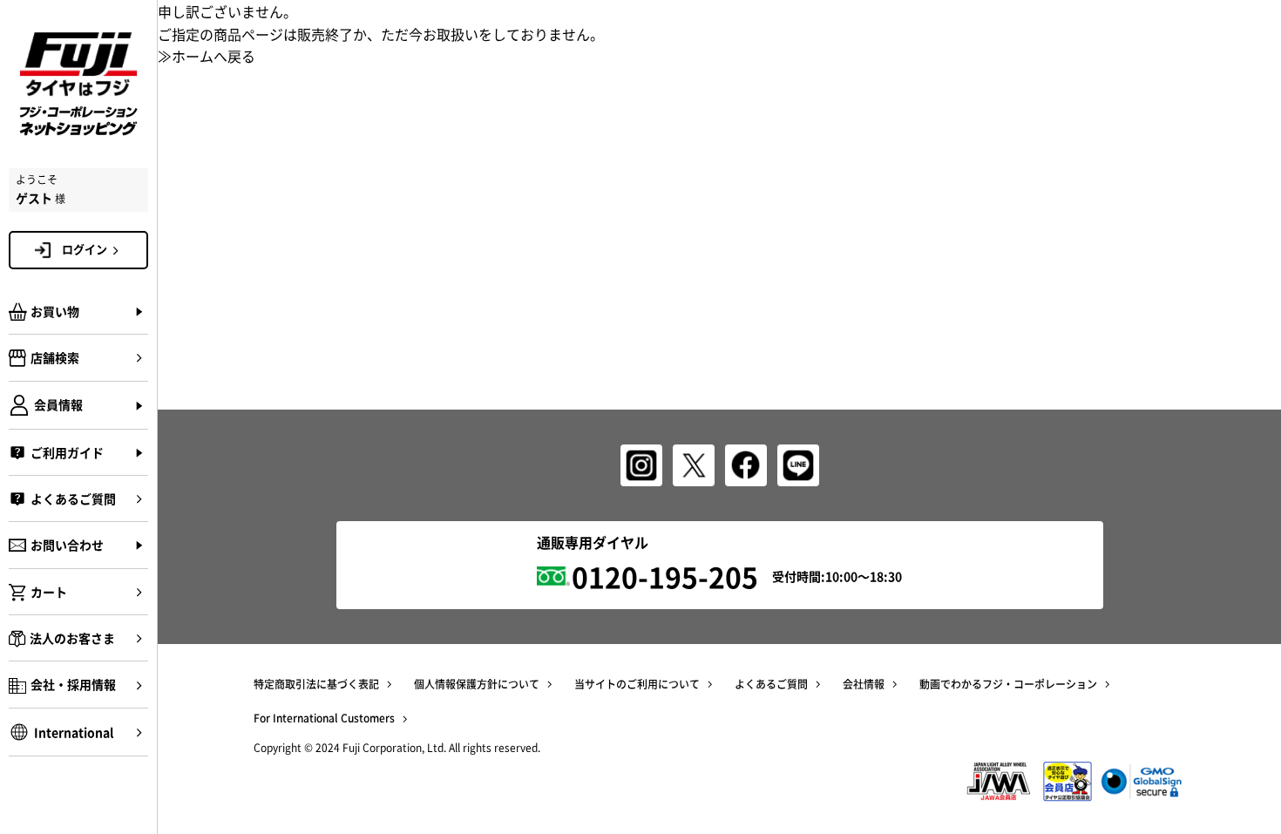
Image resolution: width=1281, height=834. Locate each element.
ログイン (84, 249)
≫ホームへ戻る (206, 55)
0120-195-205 (665, 576)
